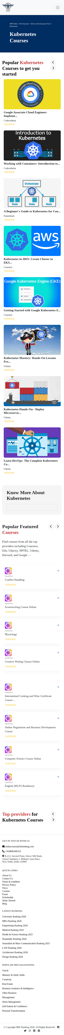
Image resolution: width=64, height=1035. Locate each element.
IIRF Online (14, 24)
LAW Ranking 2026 (12, 948)
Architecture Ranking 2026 (15, 952)
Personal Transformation (13, 1011)
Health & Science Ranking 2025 (17, 934)
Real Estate (7, 984)
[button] (53, 62)
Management (8, 997)
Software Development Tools (41, 24)
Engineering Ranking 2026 (15, 925)
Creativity (6, 979)
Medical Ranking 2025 (13, 930)
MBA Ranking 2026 (12, 921)
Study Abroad (8, 900)
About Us (6, 875)
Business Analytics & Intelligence (18, 988)
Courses (6, 891)
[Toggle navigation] (58, 7)
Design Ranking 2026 (12, 957)
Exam (5, 894)
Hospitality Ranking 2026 (14, 939)
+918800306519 (13, 851)
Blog (4, 903)
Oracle (5, 970)
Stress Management (11, 1002)
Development (24, 24)
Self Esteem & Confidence (14, 1006)
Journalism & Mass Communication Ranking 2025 (26, 943)
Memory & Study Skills (13, 975)
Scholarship (7, 897)
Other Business (9, 993)
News (5, 888)
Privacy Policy (9, 885)
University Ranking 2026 (14, 916)
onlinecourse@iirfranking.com (19, 846)
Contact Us (7, 878)
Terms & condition (11, 881)
